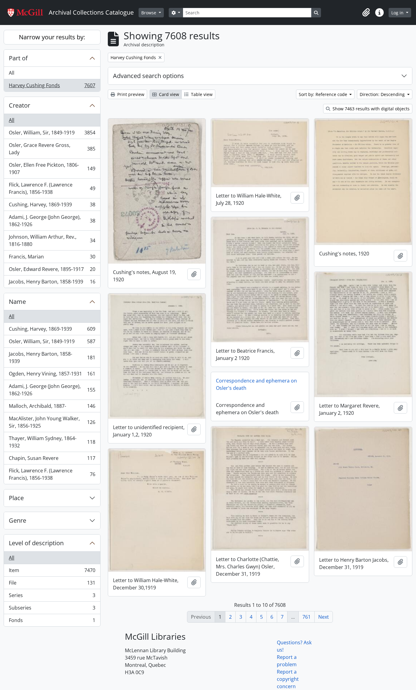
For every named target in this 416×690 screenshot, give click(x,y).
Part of (18, 58)
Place (16, 498)
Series (52, 597)
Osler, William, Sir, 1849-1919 (52, 134)
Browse (149, 13)
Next (323, 617)
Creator (19, 105)
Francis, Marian (52, 258)
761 (306, 617)
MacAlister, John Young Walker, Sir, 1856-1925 (52, 422)
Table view (201, 94)
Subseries (52, 609)
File (52, 584)
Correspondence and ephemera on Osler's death (256, 384)
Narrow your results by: (52, 37)
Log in (398, 13)
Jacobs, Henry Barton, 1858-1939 (52, 283)
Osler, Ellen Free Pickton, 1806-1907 (52, 169)
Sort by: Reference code (323, 94)
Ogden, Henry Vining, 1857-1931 (52, 375)
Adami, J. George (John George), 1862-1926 (52, 221)
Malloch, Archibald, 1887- (52, 407)
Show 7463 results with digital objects (370, 109)
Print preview (130, 94)
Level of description (36, 543)
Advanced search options (148, 76)
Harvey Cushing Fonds (52, 86)
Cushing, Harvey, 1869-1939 (52, 206)
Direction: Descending (383, 94)
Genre (17, 520)
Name (17, 301)
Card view (168, 94)
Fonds (52, 621)
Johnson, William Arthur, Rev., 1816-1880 (52, 240)
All (11, 72)
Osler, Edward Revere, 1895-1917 (52, 271)
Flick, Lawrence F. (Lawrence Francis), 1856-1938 (52, 188)
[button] (366, 12)
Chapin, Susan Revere (52, 459)
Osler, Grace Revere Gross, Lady (52, 149)
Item (52, 572)
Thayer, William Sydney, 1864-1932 (52, 442)
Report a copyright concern (288, 679)
